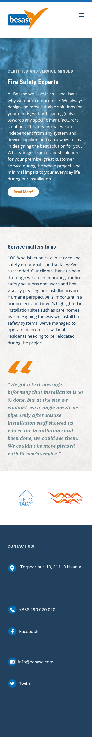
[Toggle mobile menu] (81, 15)
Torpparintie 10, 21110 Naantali (51, 567)
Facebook (28, 631)
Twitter (26, 683)
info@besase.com (35, 662)
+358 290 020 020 (37, 609)
